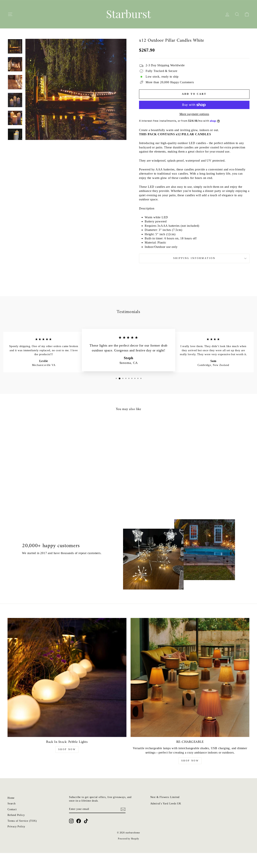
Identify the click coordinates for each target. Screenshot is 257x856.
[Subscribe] (123, 809)
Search (12, 803)
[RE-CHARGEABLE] (190, 677)
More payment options (194, 114)
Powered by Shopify (128, 838)
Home (11, 797)
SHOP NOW (67, 749)
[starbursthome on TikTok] (86, 821)
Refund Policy (16, 815)
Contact (12, 809)
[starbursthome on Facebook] (78, 821)
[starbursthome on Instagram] (71, 821)
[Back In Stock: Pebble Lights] (67, 677)
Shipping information (194, 258)
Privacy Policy (16, 826)
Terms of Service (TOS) (22, 820)
